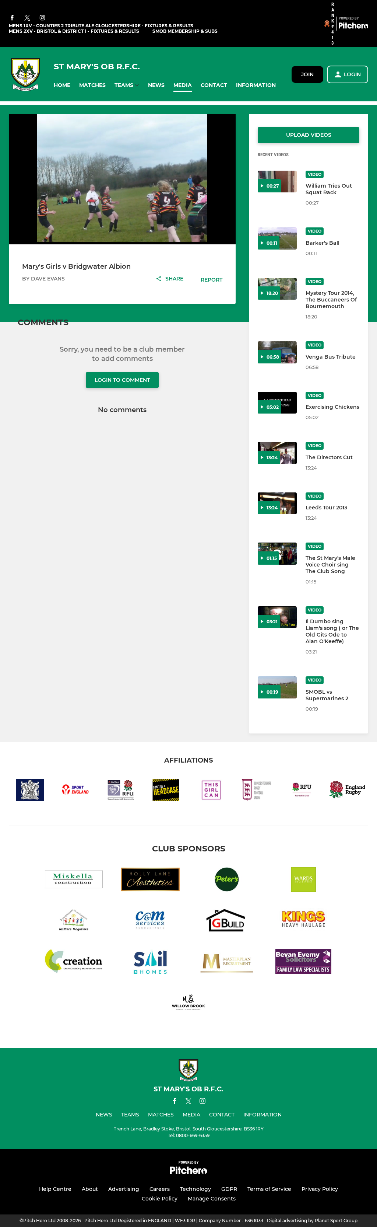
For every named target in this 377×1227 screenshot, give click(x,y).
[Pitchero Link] (353, 26)
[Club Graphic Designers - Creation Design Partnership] (73, 962)
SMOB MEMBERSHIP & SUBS (185, 31)
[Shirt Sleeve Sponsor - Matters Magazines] (73, 921)
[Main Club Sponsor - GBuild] (226, 921)
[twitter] (27, 18)
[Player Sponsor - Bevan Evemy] (303, 962)
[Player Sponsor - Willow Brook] (188, 1003)
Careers (159, 1189)
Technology (195, 1189)
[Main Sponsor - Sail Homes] (150, 962)
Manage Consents (212, 1198)
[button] (62, 85)
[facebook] (12, 18)
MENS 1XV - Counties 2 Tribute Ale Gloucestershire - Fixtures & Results (101, 25)
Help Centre (55, 1189)
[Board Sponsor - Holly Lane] (150, 881)
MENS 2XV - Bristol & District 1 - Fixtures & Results (74, 31)
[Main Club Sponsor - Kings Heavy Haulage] (303, 921)
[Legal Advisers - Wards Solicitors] (303, 881)
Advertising (123, 1189)
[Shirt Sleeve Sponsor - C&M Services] (150, 921)
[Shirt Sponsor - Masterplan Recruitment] (226, 962)
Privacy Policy (320, 1189)
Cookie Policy (159, 1198)
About (90, 1189)
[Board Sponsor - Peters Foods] (226, 881)
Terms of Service (269, 1189)
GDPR (229, 1189)
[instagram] (42, 18)
